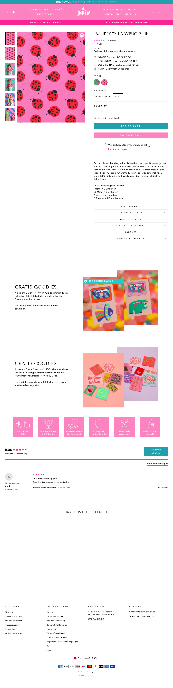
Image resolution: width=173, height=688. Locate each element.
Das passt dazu (131, 135)
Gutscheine (113, 14)
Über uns (131, 14)
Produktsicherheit (131, 238)
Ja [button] (58, 487)
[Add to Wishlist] (82, 35)
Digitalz (134, 9)
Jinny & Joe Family (13, 616)
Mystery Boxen (113, 9)
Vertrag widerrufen (13, 633)
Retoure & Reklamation (56, 625)
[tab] (157, 464)
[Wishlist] (159, 11)
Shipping (109, 51)
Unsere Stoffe (38, 9)
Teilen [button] (68, 487)
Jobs (48, 650)
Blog (48, 646)
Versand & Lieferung (131, 226)
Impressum (51, 629)
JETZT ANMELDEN (96, 619)
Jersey (118, 96)
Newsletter (10, 629)
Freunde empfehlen (13, 620)
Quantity (100, 106)
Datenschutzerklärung (56, 637)
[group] (18, 450)
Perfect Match (45, 14)
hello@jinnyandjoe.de (145, 612)
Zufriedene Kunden (54, 616)
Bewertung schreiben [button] (156, 451)
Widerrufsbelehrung (55, 633)
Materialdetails (131, 213)
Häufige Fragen (130, 219)
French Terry (102, 96)
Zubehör (58, 9)
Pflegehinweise (130, 206)
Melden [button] (62, 487)
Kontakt (131, 232)
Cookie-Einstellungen (86, 672)
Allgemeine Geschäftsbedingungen (62, 641)
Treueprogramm (12, 625)
